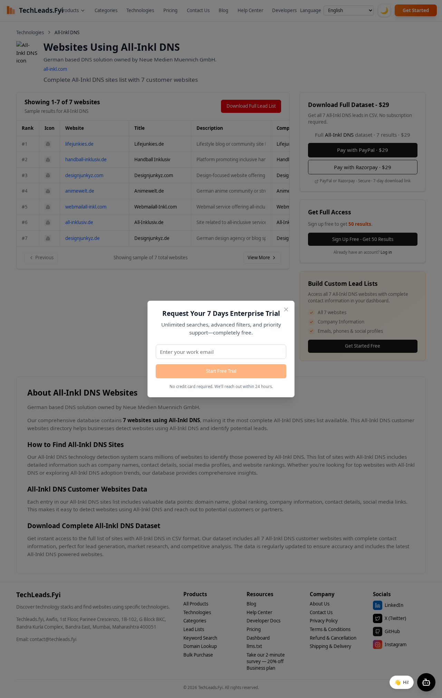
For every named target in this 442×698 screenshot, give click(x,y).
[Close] (286, 309)
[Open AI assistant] (426, 682)
